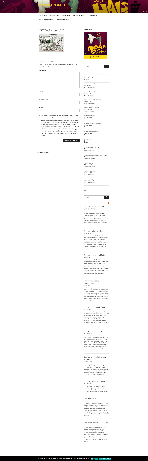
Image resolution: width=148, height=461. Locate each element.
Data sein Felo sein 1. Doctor (91, 84)
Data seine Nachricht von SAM (91, 147)
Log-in (85, 190)
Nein (96, 458)
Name (41, 91)
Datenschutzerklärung (105, 458)
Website (41, 107)
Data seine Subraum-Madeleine (91, 91)
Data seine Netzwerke (78, 15)
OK (92, 458)
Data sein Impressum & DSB (46, 19)
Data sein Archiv (66, 15)
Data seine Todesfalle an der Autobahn (93, 123)
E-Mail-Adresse (44, 99)
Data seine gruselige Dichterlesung (92, 99)
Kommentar (43, 70)
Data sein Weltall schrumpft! (91, 131)
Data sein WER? (54, 15)
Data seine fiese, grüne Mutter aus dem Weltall (95, 155)
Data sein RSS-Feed (90, 203)
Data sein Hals (52, 5)
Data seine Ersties (88, 163)
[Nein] (146, 458)
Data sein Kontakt (92, 15)
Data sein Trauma (88, 139)
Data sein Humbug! (88, 179)
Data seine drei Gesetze (89, 115)
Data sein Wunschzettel (63, 19)
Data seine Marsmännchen (90, 171)
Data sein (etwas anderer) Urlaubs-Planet (94, 76)
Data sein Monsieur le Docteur (91, 107)
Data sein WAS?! (43, 15)
